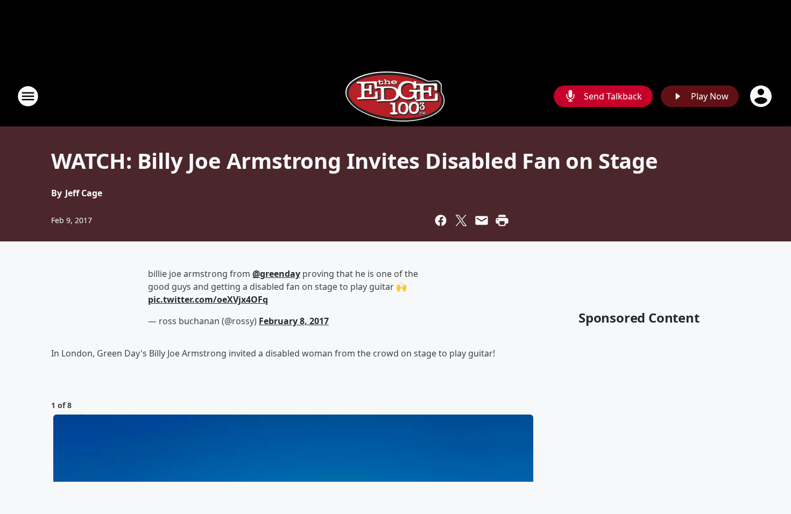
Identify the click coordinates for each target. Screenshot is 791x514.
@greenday (276, 274)
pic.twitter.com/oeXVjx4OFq (208, 299)
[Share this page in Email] (481, 220)
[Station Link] (395, 96)
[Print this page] (502, 220)
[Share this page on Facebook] (440, 220)
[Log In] (762, 96)
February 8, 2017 (294, 321)
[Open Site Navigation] (28, 96)
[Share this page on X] (461, 220)
